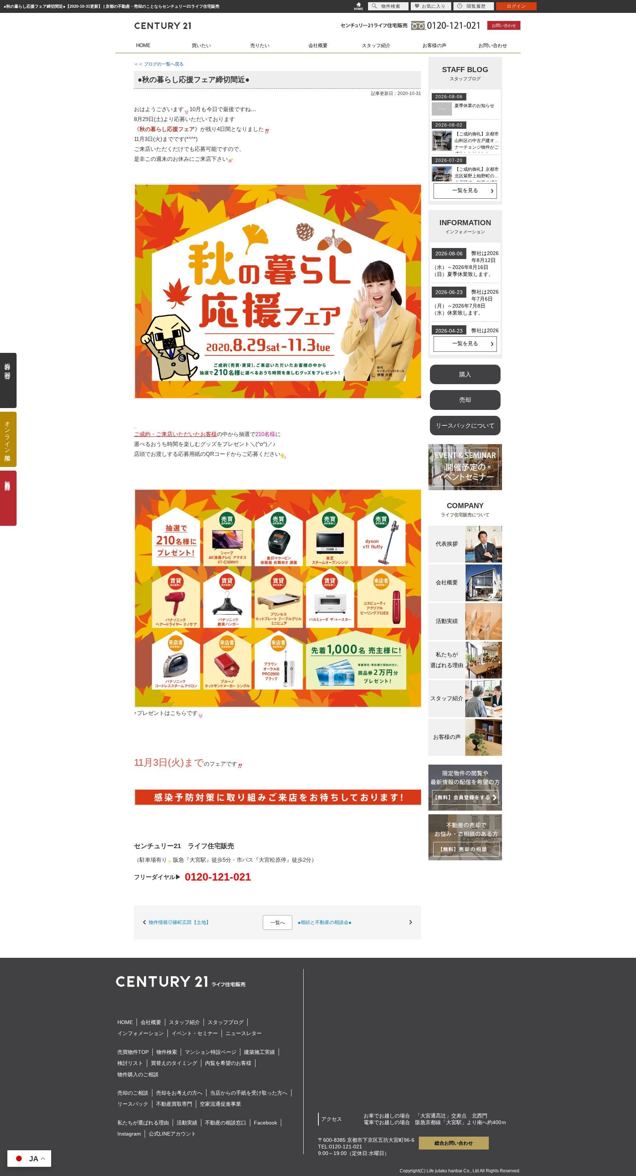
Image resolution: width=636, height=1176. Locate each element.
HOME (143, 45)
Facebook (265, 1123)
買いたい (201, 45)
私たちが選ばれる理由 (143, 1123)
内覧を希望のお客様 (228, 1063)
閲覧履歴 (476, 6)
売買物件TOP (133, 1052)
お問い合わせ (504, 25)
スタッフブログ (226, 1022)
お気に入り (434, 6)
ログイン (516, 6)
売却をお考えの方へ (179, 1093)
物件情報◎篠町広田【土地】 (180, 922)
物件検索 (166, 1052)
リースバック (132, 1104)
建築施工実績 (259, 1052)
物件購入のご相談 (138, 1074)
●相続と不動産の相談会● (324, 922)
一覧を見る (465, 190)
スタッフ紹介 (376, 45)
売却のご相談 (132, 1093)
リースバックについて (465, 425)
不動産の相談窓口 (225, 1123)
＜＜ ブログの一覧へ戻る (159, 64)
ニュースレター (244, 1033)
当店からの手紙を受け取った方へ (248, 1093)
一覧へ (278, 922)
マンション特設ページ (210, 1052)
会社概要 (318, 45)
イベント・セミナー (195, 1033)
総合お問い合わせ (454, 1143)
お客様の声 (434, 45)
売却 (465, 399)
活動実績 (187, 1123)
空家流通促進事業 (220, 1104)
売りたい (259, 45)
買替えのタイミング (174, 1063)
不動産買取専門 (174, 1104)
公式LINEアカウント (172, 1134)
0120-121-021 (218, 877)
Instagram (129, 1134)
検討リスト (130, 1063)
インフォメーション (140, 1033)
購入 (465, 374)
